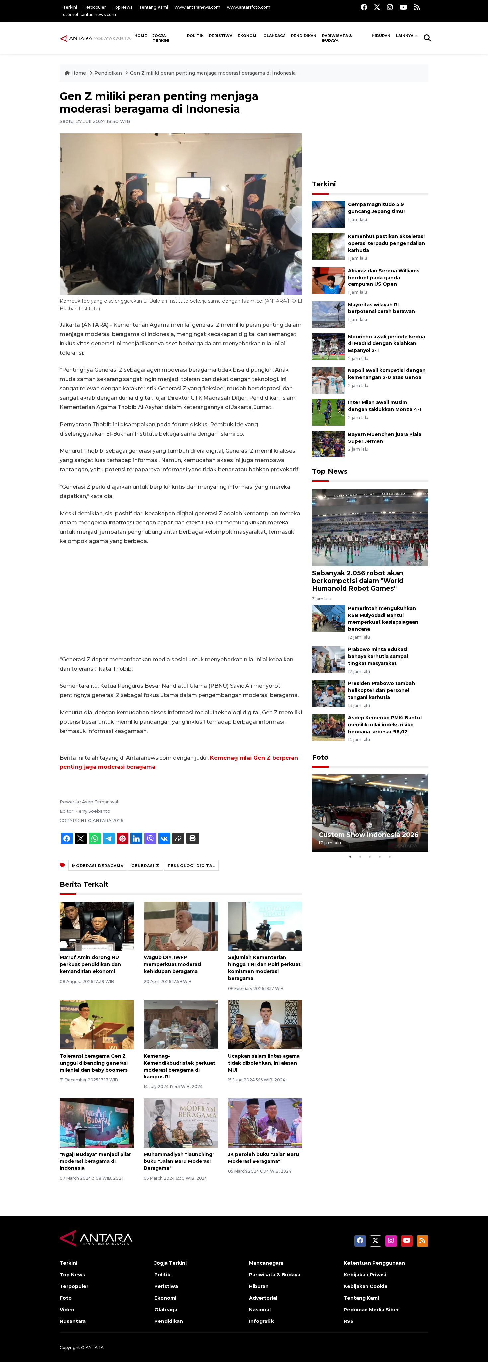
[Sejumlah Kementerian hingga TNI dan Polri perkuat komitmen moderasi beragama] (265, 925)
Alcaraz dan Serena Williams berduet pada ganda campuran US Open (383, 277)
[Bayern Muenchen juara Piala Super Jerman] (328, 444)
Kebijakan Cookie (366, 1286)
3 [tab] (370, 856)
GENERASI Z (145, 865)
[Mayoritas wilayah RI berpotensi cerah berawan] (328, 314)
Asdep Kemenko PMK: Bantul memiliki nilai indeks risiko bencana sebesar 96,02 (385, 725)
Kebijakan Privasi (365, 1275)
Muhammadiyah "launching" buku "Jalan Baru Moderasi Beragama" (179, 1161)
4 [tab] (380, 856)
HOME (140, 35)
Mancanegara (266, 1263)
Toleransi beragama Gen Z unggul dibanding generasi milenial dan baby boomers (94, 1063)
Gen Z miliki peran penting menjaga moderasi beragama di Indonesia (213, 73)
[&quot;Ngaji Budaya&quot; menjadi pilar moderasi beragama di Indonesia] (97, 1122)
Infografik (261, 1321)
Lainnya (404, 35)
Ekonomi (248, 35)
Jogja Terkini (161, 38)
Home (78, 73)
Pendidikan (303, 35)
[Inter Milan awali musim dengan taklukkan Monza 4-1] (328, 412)
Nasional (260, 1310)
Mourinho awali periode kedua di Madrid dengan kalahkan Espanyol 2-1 (386, 344)
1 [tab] (350, 856)
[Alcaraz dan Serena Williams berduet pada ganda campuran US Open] (328, 280)
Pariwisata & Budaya (337, 38)
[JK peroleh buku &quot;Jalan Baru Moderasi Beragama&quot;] (265, 1122)
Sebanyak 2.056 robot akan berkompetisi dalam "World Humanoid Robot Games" (357, 580)
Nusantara (73, 1321)
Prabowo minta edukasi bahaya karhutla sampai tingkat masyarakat (378, 656)
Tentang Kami (153, 7)
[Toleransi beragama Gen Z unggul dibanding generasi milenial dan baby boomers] (97, 1024)
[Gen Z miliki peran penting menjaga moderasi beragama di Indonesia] (370, 527)
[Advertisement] (181, 600)
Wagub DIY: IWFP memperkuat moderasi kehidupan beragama (172, 964)
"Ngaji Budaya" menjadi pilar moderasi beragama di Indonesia (95, 1161)
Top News (122, 7)
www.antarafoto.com (248, 7)
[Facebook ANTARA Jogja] (364, 7)
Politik (195, 35)
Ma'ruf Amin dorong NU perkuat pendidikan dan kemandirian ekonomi (90, 964)
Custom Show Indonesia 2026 (369, 835)
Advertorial (263, 1298)
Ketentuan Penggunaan (374, 1263)
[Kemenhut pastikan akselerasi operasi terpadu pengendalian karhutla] (328, 246)
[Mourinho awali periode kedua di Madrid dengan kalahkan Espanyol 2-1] (328, 346)
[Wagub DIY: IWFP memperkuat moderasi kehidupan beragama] (181, 925)
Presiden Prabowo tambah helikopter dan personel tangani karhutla (381, 690)
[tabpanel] (370, 813)
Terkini (70, 7)
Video (67, 1310)
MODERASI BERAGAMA (97, 865)
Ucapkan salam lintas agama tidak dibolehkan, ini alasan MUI (264, 1063)
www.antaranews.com (197, 7)
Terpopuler (95, 7)
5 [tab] (390, 856)
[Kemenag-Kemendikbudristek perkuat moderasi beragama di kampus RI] (181, 1024)
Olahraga (274, 35)
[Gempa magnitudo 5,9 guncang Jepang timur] (328, 214)
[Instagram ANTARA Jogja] (390, 7)
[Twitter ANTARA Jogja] (377, 7)
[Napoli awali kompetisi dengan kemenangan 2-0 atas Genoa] (328, 380)
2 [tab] (360, 856)
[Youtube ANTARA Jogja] (403, 7)
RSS (349, 1321)
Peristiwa (220, 35)
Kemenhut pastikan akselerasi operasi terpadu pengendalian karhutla (386, 243)
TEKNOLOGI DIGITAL (191, 865)
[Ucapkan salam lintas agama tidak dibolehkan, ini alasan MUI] (265, 1024)
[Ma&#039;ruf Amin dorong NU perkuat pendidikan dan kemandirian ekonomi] (97, 925)
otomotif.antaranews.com (89, 14)
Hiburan (381, 35)
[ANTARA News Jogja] (96, 38)
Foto (320, 757)
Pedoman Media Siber (371, 1310)
